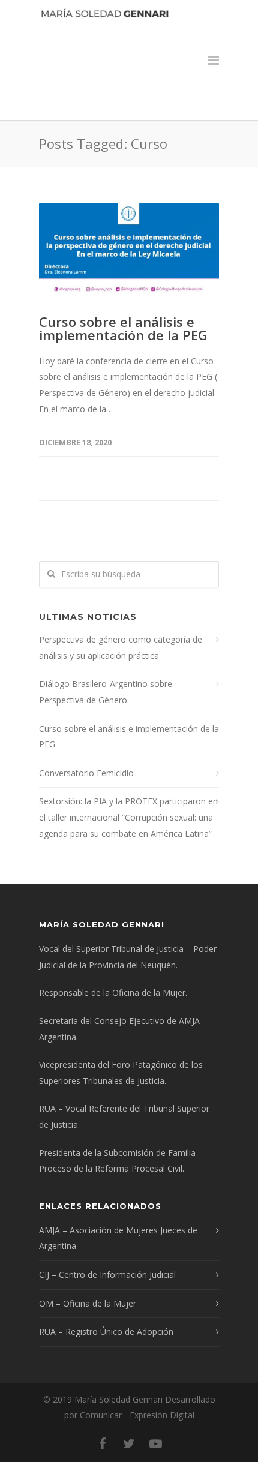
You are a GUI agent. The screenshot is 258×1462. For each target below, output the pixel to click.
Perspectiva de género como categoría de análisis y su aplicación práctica (120, 647)
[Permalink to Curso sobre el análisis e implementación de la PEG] (129, 250)
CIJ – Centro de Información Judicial (107, 1274)
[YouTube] (155, 1443)
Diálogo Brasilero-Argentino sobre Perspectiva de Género (105, 692)
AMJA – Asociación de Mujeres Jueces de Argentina (118, 1238)
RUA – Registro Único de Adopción (106, 1331)
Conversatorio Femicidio (86, 773)
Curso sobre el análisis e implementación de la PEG (123, 328)
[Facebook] (103, 1443)
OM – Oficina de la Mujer (87, 1303)
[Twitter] (129, 1443)
